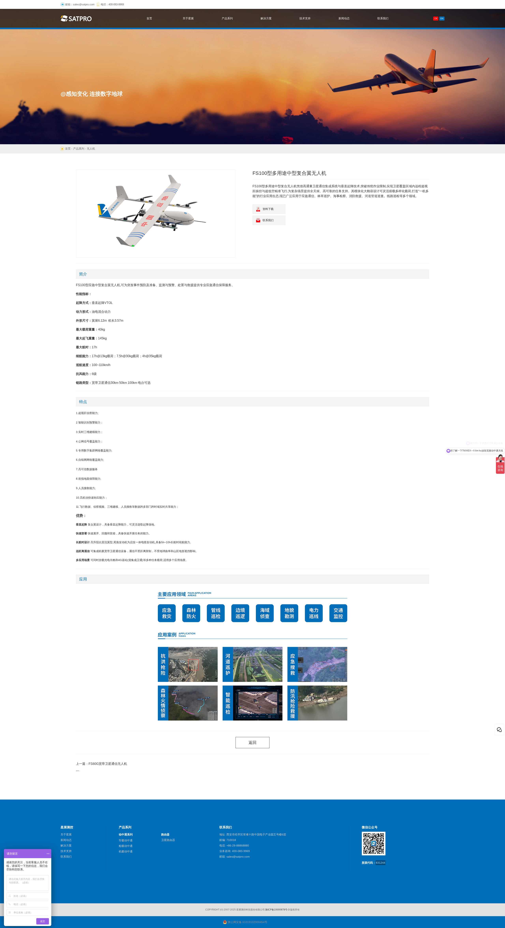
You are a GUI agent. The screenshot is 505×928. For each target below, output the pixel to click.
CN (435, 18)
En (441, 18)
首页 (68, 148)
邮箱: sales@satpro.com (234, 856)
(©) (221, 909)
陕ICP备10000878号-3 (277, 909)
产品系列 (78, 148)
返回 (252, 742)
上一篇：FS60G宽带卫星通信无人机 (101, 763)
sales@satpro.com (83, 4)
